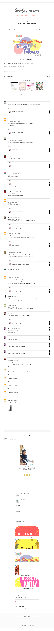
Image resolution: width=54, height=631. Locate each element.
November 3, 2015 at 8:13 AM (20, 211)
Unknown (9, 233)
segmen (11, 76)
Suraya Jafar (10, 370)
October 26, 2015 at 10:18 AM (18, 156)
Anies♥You (17, 595)
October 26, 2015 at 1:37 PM (15, 173)
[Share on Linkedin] (47, 76)
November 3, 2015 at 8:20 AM (20, 227)
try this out (34, 379)
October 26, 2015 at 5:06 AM (16, 119)
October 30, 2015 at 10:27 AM (18, 191)
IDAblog (9, 392)
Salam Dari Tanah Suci (19, 602)
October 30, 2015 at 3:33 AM (19, 111)
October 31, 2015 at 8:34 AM (17, 252)
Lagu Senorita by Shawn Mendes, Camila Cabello (23, 608)
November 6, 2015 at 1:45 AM (17, 370)
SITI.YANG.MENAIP (19, 601)
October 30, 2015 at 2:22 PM (16, 200)
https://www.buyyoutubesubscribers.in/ (26, 395)
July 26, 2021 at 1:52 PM (13, 385)
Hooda (9, 400)
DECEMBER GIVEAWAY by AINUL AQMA (27, 537)
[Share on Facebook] (43, 76)
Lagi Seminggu (18, 505)
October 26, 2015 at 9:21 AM (16, 138)
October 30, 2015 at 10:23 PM (16, 217)
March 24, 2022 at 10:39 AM (14, 400)
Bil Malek (9, 296)
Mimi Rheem (10, 119)
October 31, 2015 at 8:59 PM (15, 296)
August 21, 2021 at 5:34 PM (14, 392)
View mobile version (27, 435)
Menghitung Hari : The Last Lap (24, 493)
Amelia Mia (10, 378)
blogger (27, 21)
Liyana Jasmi (10, 252)
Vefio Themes (32, 625)
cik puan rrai (10, 200)
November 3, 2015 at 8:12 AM (16, 328)
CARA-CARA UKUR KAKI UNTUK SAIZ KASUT (27, 575)
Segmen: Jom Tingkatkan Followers (27, 562)
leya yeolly (10, 102)
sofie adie (10, 173)
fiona (9, 385)
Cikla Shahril (10, 313)
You (6, 68)
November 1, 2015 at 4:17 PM (22, 305)
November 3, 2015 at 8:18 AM (16, 344)
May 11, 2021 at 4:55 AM (15, 378)
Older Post (47, 434)
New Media (10, 403)
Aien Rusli (10, 217)
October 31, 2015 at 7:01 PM (15, 277)
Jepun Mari (10, 138)
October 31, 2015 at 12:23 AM (16, 233)
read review (35, 386)
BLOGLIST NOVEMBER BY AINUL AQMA (27, 588)
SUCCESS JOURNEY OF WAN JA (20, 606)
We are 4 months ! (22, 499)
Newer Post (7, 434)
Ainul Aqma (13, 111)
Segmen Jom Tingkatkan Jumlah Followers (15, 195)
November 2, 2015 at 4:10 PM (17, 313)
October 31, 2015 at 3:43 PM (16, 269)
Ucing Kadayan (10, 156)
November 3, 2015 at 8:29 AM (20, 290)
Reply (9, 106)
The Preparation (18, 511)
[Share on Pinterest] (46, 76)
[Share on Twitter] (44, 76)
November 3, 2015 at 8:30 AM (20, 322)
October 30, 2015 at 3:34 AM (19, 149)
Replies (10, 108)
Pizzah (9, 358)
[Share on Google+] (49, 76)
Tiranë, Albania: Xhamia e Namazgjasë (21, 597)
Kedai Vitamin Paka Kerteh (12, 305)
